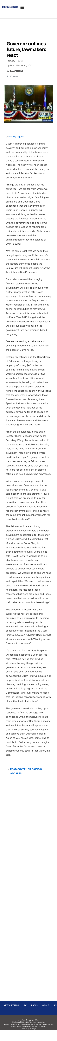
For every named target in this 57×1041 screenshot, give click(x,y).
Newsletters (11, 1005)
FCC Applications (39, 1022)
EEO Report (16, 1022)
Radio (34, 1005)
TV (25, 1005)
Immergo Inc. (33, 1035)
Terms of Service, (28, 1026)
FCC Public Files (26, 1022)
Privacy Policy (16, 1026)
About (45, 1005)
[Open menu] (22, 7)
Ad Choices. (42, 1026)
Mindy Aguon (16, 136)
